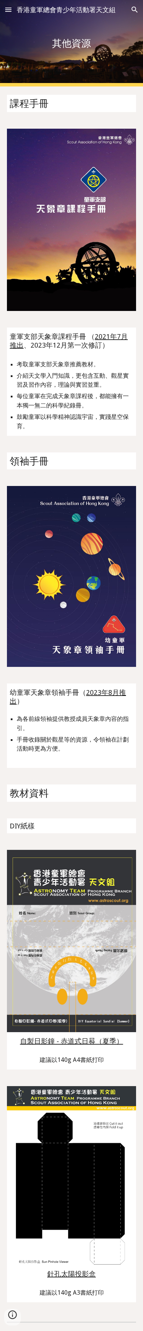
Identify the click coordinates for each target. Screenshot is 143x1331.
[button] (8, 9)
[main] (71, 43)
